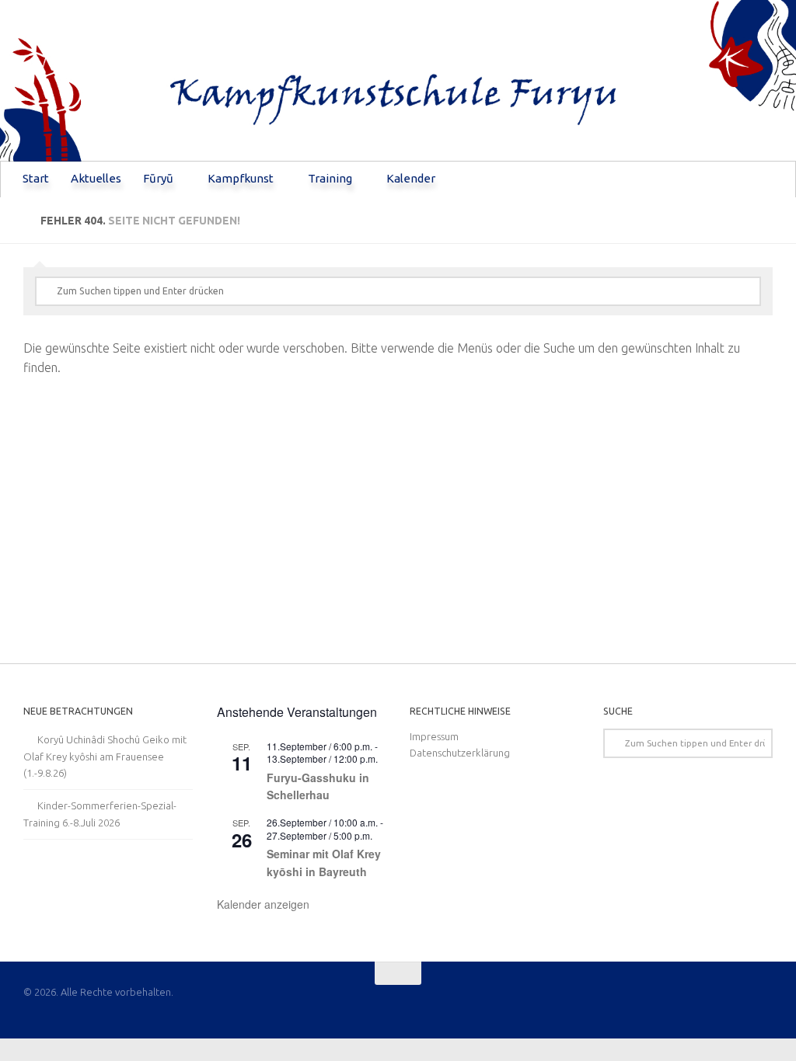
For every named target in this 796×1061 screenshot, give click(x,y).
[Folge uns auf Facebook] (762, 1003)
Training (330, 178)
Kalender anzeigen (263, 904)
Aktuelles (96, 178)
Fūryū (158, 178)
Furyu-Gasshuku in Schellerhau (318, 786)
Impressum (434, 736)
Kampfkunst (241, 178)
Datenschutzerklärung (460, 752)
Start (36, 178)
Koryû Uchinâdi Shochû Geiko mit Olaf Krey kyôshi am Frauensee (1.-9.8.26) (105, 756)
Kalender (410, 178)
